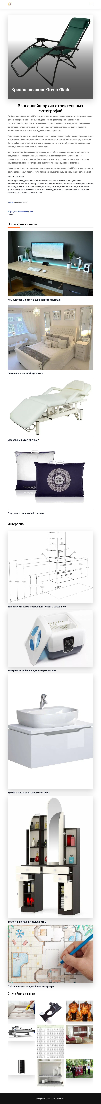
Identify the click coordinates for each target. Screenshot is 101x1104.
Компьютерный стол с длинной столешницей (34, 299)
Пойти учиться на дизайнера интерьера (31, 986)
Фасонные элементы (16, 177)
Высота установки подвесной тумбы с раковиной (37, 606)
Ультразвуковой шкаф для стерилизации (32, 670)
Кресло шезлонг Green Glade (40, 89)
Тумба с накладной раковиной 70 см (29, 792)
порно (10, 202)
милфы (11, 215)
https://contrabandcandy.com (20, 212)
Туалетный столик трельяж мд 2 (27, 921)
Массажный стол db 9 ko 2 (23, 439)
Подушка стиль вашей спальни (26, 513)
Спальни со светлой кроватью (25, 373)
